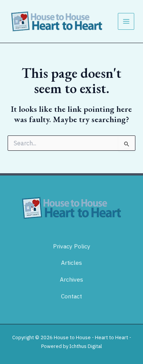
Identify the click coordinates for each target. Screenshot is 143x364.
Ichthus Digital (85, 346)
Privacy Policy (71, 246)
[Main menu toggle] (126, 21)
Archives (71, 279)
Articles (71, 262)
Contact (71, 296)
